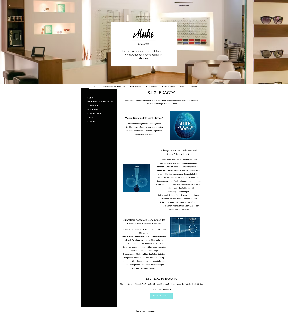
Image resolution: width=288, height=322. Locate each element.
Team (90, 117)
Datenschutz (140, 311)
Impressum (151, 311)
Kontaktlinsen (94, 113)
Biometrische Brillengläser (100, 101)
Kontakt (91, 121)
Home (90, 97)
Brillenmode (93, 109)
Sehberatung (93, 105)
